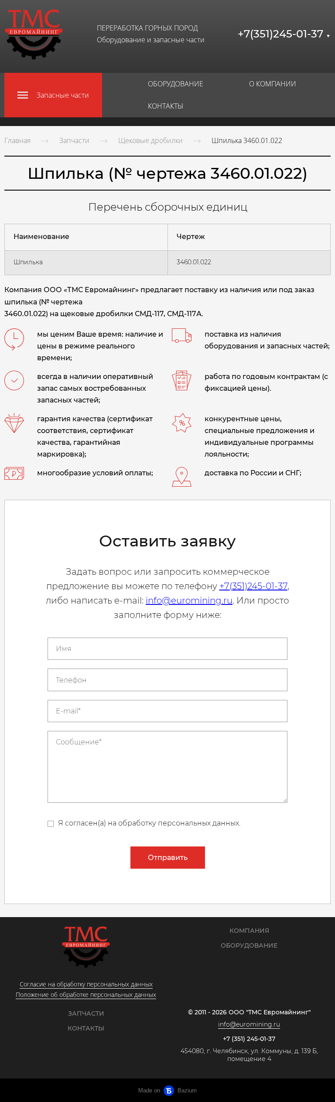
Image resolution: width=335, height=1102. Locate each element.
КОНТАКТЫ (165, 106)
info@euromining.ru (189, 600)
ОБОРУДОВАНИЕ (175, 84)
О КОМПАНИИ (272, 84)
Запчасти (74, 140)
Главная (17, 140)
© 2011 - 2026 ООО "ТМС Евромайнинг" (249, 1012)
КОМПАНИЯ (249, 931)
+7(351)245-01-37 (284, 33)
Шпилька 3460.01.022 (247, 140)
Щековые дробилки (150, 140)
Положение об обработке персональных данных (86, 994)
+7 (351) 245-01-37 (249, 1039)
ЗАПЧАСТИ (86, 1013)
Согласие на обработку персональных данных (86, 984)
